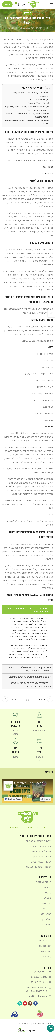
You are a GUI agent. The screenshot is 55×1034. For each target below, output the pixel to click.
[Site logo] (33, 4)
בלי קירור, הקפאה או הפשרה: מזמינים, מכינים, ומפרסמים (29, 94)
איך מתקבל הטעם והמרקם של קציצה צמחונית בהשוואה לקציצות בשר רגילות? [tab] (29, 669)
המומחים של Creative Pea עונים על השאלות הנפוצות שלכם (26, 122)
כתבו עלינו (46, 903)
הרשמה (7, 4)
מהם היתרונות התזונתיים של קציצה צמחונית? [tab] (28, 676)
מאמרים (47, 892)
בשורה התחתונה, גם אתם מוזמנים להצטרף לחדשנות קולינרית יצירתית (27, 115)
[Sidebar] (51, 313)
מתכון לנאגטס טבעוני (41, 851)
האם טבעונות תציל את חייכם (39, 846)
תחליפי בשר (47, 146)
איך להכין (27, 13)
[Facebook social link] (35, 1003)
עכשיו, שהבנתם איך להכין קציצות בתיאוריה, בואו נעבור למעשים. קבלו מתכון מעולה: (26, 108)
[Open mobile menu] (51, 4)
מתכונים (47, 897)
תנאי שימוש (46, 951)
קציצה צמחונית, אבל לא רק (37, 99)
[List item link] (27, 977)
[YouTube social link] (25, 1003)
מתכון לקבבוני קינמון (42, 856)
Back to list (27, 699)
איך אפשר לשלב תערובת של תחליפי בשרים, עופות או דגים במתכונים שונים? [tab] (30, 684)
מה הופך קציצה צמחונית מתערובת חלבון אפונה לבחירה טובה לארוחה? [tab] (28, 610)
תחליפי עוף (46, 919)
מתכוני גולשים (47, 173)
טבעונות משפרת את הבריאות (38, 840)
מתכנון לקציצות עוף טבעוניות (38, 866)
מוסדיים (47, 887)
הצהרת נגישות (45, 945)
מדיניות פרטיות (45, 940)
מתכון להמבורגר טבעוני (41, 861)
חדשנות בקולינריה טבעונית (37, 103)
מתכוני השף (48, 166)
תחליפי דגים (46, 924)
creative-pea (42, 27)
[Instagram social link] (30, 1003)
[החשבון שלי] (24, 4)
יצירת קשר (46, 908)
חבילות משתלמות (43, 881)
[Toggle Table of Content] (46, 88)
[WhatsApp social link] (19, 1003)
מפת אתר (47, 956)
